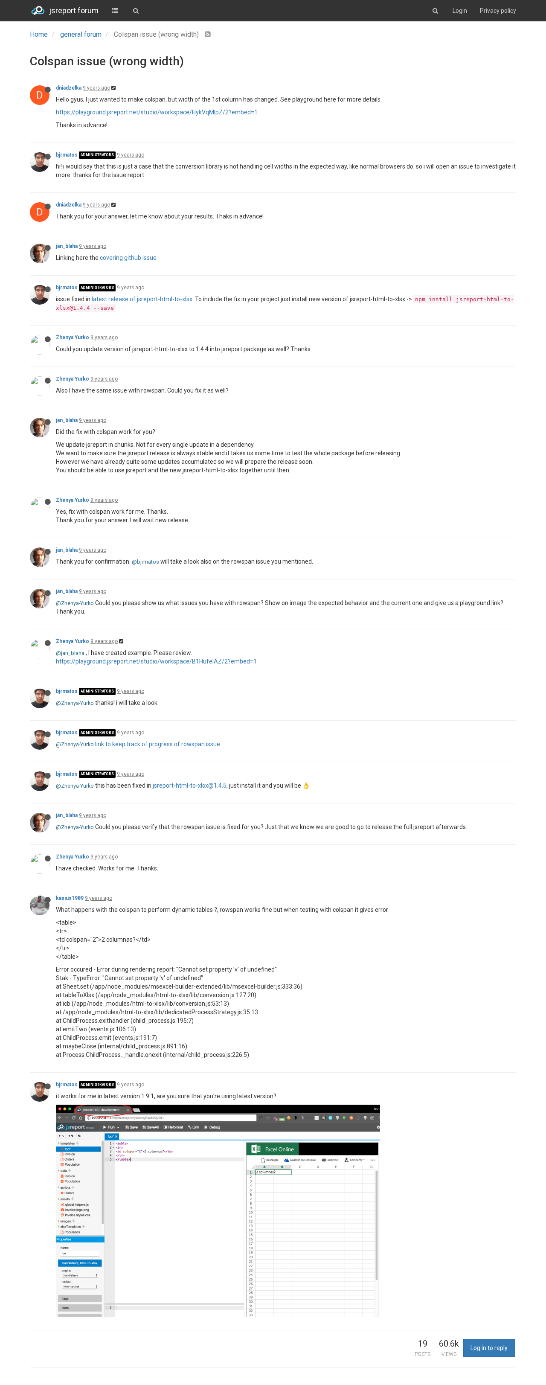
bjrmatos (67, 155)
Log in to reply (489, 1347)
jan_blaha (67, 246)
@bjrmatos (145, 562)
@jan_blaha (70, 653)
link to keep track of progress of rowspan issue (157, 744)
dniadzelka (68, 88)
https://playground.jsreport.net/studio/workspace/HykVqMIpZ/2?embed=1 (157, 112)
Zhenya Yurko (72, 337)
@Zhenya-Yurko (75, 603)
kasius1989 (70, 898)
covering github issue (128, 257)
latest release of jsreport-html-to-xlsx (142, 299)
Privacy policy (498, 10)
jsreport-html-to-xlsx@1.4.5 (190, 785)
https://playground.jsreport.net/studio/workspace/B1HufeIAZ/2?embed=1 (156, 661)
